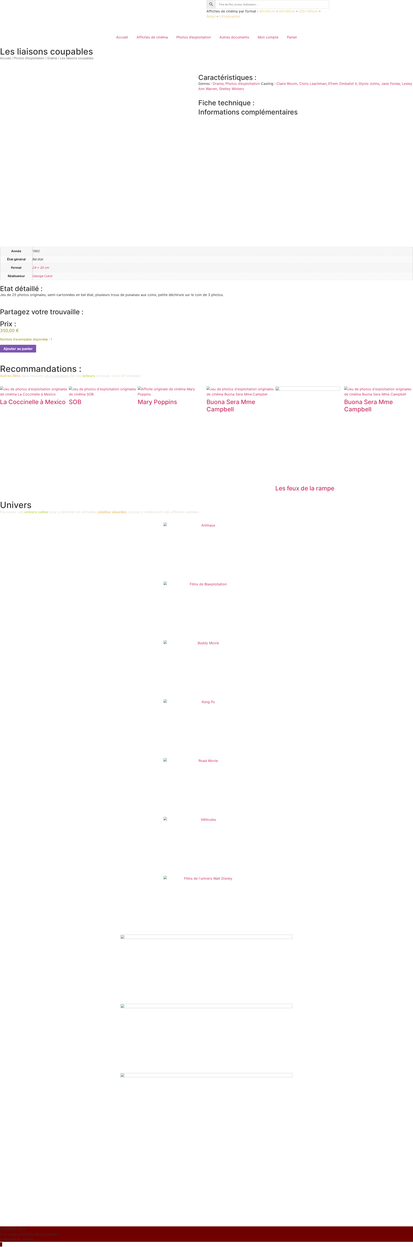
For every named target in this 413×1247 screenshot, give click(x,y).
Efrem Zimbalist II (342, 83)
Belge (211, 16)
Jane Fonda (390, 83)
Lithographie (229, 16)
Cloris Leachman (312, 83)
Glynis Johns (369, 83)
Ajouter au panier (18, 348)
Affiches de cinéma (152, 37)
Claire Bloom (286, 83)
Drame (52, 58)
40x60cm (267, 11)
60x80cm (287, 11)
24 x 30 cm (40, 267)
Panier (292, 37)
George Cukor (42, 276)
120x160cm (308, 11)
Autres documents (234, 37)
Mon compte (268, 37)
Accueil (122, 37)
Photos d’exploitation (193, 37)
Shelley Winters (231, 89)
